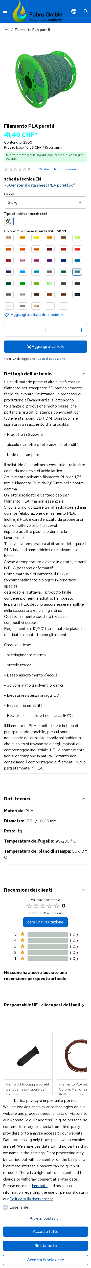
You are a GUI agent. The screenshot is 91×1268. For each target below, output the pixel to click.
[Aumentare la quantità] (82, 330)
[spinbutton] (45, 330)
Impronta (40, 1185)
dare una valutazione (45, 922)
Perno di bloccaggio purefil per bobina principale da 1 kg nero (27, 1089)
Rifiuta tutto (45, 1245)
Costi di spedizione (51, 359)
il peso (9, 193)
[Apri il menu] (5, 11)
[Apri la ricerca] (86, 11)
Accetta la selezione (45, 1259)
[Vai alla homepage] (37, 11)
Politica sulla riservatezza (31, 1199)
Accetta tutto (45, 1231)
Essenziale (19, 1207)
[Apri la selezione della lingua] (74, 11)
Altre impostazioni (45, 1218)
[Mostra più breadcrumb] (6, 29)
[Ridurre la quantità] (9, 330)
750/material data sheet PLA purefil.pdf (39, 185)
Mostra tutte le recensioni (58, 169)
